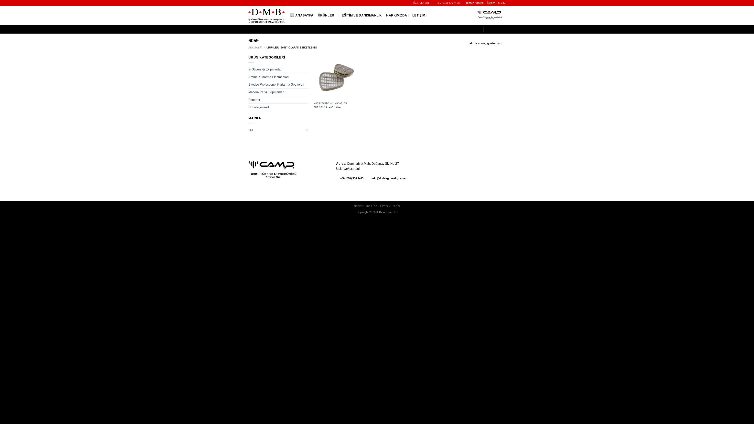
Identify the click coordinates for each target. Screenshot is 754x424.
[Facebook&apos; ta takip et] (487, 29)
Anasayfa (304, 15)
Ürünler (326, 15)
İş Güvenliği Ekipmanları (265, 69)
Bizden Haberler (475, 2)
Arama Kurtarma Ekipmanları (268, 77)
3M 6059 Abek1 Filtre (327, 107)
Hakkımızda (396, 15)
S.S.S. (502, 2)
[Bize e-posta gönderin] (503, 29)
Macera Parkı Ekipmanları (266, 92)
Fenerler (254, 99)
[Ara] (431, 15)
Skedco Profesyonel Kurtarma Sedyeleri (276, 84)
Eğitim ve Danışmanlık (362, 15)
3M (250, 130)
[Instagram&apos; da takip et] (492, 29)
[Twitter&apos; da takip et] (498, 29)
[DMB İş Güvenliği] (266, 15)
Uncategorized (258, 107)
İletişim (491, 2)
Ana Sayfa (255, 47)
